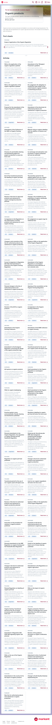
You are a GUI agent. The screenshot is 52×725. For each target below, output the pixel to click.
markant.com (21, 721)
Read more (43, 52)
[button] (47, 47)
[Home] (4, 2)
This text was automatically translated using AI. (17, 10)
